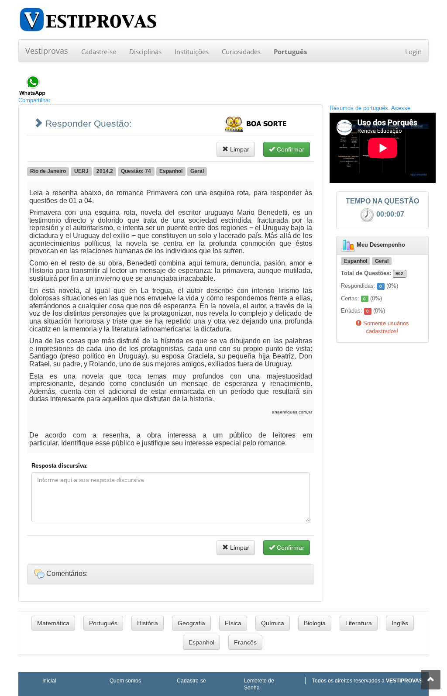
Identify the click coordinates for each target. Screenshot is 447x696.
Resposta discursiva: (59, 465)
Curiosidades (241, 51)
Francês (245, 642)
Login (413, 51)
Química (272, 623)
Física (233, 623)
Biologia (315, 623)
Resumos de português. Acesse (370, 108)
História (147, 623)
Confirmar (289, 149)
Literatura (358, 623)
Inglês (400, 623)
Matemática (53, 623)
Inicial (49, 680)
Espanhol (201, 642)
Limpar (238, 149)
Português (103, 623)
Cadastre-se (98, 51)
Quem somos (125, 680)
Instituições (192, 51)
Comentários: (66, 573)
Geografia (191, 623)
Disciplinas (145, 51)
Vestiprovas (46, 50)
